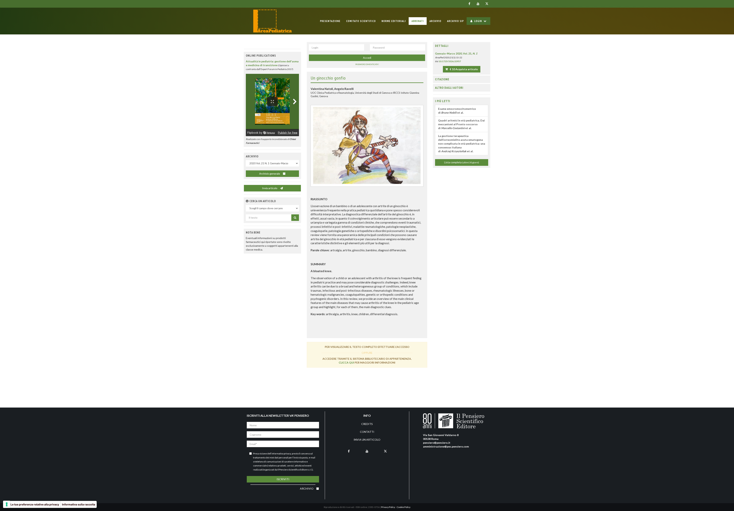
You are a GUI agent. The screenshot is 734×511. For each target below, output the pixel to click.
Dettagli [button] (441, 46)
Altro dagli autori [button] (449, 88)
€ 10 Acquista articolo (463, 69)
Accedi (367, 57)
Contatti (367, 431)
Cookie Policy (403, 507)
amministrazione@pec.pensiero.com (446, 446)
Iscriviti (283, 479)
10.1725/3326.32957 (450, 61)
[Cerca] (295, 217)
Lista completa (461, 162)
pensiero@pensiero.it (436, 442)
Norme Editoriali (394, 21)
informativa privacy (281, 453)
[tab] (461, 46)
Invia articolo (270, 188)
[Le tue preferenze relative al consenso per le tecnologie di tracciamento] (6, 504)
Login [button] (478, 21)
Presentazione (330, 21)
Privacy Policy (388, 507)
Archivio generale (270, 173)
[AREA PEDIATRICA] (272, 21)
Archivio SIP (455, 21)
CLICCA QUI (346, 362)
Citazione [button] (442, 79)
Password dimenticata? (367, 64)
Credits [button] (367, 424)
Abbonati (418, 21)
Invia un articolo (367, 439)
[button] (247, 201)
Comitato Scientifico (361, 21)
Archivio (435, 21)
